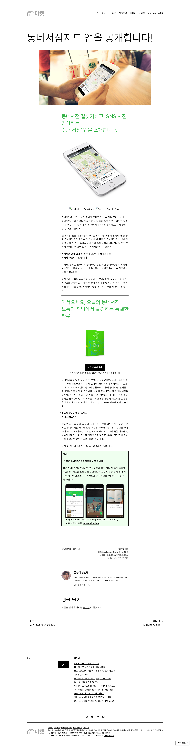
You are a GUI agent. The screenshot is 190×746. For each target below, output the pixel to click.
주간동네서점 (123, 558)
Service (115, 552)
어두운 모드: (181, 743)
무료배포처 (111, 555)
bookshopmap (107, 552)
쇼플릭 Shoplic (109, 735)
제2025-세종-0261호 (103, 733)
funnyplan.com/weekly (107, 519)
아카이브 (86, 727)
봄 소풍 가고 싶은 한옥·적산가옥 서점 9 (89, 667)
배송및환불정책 (77, 727)
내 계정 (142, 13)
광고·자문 (123, 13)
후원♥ (133, 13)
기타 (127, 549)
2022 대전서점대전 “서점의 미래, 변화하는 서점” (94, 690)
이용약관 (57, 727)
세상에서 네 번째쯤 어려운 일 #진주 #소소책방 (92, 697)
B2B (114, 13)
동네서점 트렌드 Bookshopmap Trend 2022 (92, 678)
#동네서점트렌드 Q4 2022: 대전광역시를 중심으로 (94, 686)
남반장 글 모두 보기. (82, 585)
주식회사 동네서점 (99, 730)
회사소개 (50, 727)
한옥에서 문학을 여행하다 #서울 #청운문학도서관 (94, 701)
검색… (29, 658)
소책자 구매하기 (95, 367)
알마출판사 (79, 446)
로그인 (86, 607)
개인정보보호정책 (66, 727)
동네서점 (122, 552)
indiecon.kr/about (91, 523)
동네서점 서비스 (53, 730)
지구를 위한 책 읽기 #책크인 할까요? (89, 693)
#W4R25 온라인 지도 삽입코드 (86, 663)
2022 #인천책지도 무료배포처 (86, 682)
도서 (103, 13)
